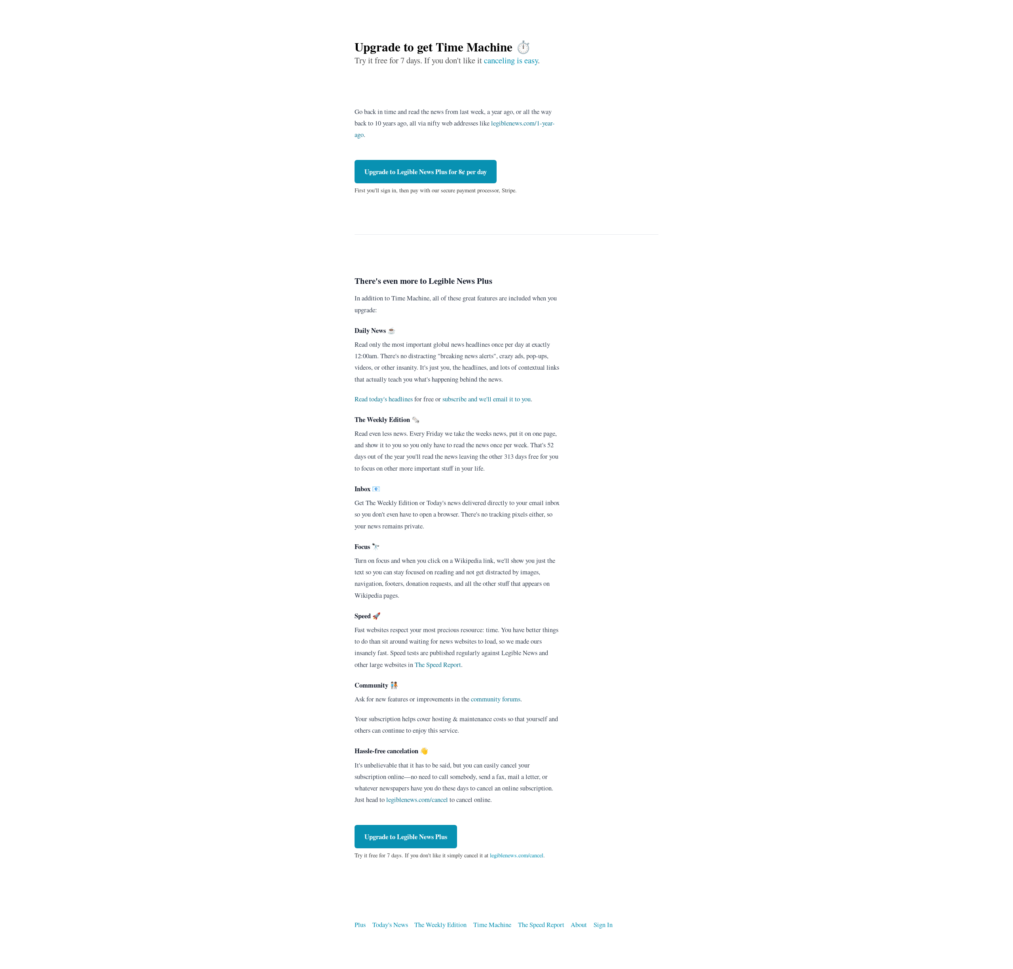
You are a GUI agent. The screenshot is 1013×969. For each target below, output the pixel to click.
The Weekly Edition (440, 924)
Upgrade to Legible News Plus (425, 172)
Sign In (603, 924)
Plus (360, 924)
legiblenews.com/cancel (417, 799)
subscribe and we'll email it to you (486, 398)
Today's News (390, 924)
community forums (495, 698)
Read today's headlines (384, 398)
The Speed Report (438, 664)
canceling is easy (511, 60)
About (579, 924)
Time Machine (492, 924)
